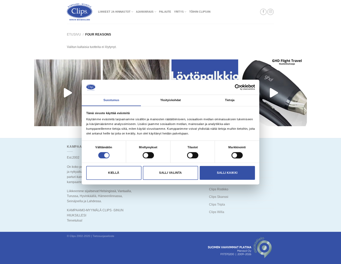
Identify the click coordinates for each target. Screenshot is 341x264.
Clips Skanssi (218, 196)
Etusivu (74, 34)
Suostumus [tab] (111, 100)
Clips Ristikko (218, 189)
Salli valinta (170, 173)
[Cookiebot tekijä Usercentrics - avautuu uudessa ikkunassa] (237, 87)
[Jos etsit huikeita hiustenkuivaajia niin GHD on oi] (273, 92)
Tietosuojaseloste (103, 236)
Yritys (179, 11)
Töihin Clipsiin (200, 11)
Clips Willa (216, 212)
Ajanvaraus (145, 11)
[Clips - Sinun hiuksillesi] (79, 12)
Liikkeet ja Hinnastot (114, 11)
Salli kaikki (227, 173)
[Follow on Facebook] (263, 12)
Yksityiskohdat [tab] (170, 100)
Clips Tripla (217, 204)
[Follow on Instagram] (270, 12)
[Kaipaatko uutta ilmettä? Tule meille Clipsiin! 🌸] (67, 92)
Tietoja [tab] (229, 100)
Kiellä (113, 173)
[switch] (148, 155)
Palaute (165, 11)
